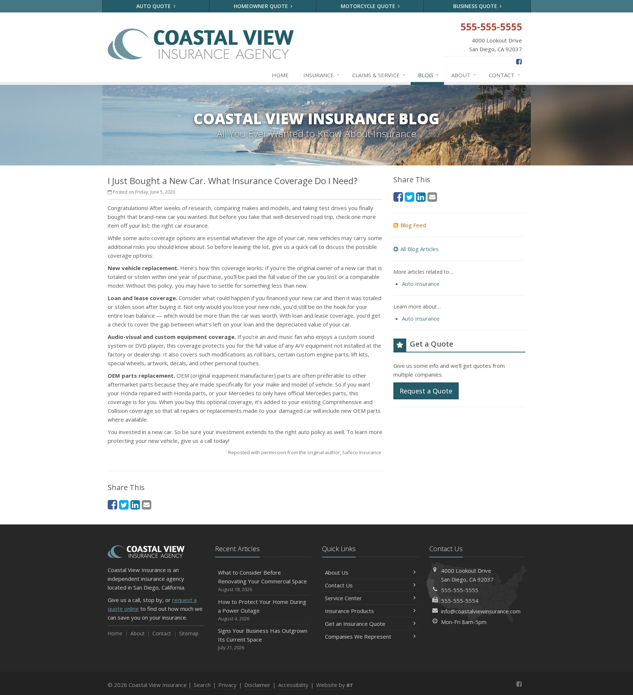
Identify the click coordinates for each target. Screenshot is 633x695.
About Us (336, 572)
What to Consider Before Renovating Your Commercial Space (262, 581)
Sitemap (189, 633)
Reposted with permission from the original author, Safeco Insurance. (305, 452)
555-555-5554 (459, 600)
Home (280, 75)
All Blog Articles (419, 249)
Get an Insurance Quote (355, 623)
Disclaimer (257, 684)
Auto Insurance (421, 283)
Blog (428, 75)
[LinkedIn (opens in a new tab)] (135, 504)
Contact (504, 75)
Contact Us (339, 585)
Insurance (321, 75)
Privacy (227, 684)
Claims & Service (379, 75)
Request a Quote (426, 390)
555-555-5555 (459, 590)
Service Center (343, 598)
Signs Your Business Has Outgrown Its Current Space (262, 639)
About (463, 75)
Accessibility (293, 684)
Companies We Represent (358, 636)
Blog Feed (413, 225)
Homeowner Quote (261, 6)
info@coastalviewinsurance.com (481, 611)
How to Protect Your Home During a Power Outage (262, 610)
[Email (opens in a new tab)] (146, 504)
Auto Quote (154, 6)
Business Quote (476, 6)
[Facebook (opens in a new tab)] (519, 61)
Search (202, 684)
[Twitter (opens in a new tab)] (124, 504)
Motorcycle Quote (369, 6)
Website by (334, 684)
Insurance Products (349, 610)
